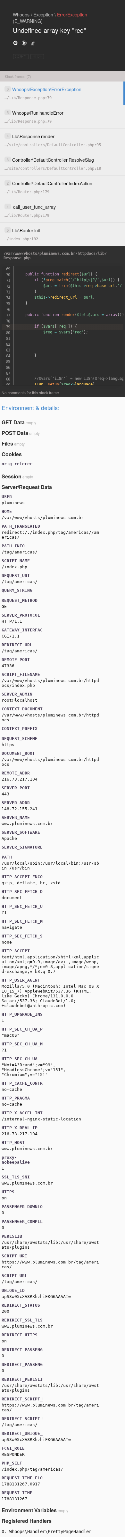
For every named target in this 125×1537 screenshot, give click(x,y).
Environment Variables (29, 1510)
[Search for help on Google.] (15, 42)
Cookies (12, 454)
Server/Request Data (27, 487)
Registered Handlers (27, 1520)
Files (7, 443)
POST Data (15, 433)
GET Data (13, 422)
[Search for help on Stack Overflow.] (32, 42)
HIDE (37, 56)
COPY (21, 56)
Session (11, 476)
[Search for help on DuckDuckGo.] (24, 42)
